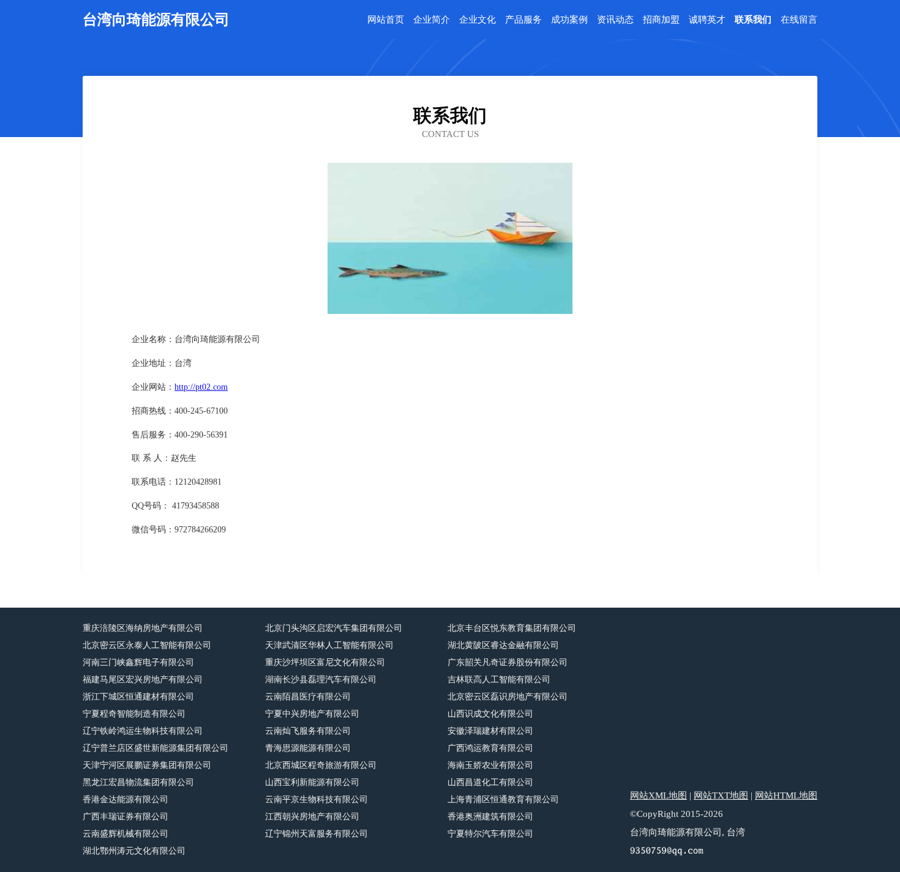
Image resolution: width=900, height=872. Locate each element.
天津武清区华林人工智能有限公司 (329, 645)
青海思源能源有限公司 (308, 748)
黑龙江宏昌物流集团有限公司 (138, 782)
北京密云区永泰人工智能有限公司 (147, 645)
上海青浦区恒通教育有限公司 (503, 799)
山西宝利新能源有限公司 (312, 782)
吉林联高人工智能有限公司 (499, 679)
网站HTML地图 (786, 795)
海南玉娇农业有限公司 (490, 765)
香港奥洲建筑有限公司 (490, 816)
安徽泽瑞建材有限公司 (490, 731)
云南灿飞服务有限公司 (308, 731)
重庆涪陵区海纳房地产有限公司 (143, 628)
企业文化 (477, 19)
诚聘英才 (707, 19)
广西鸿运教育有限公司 (490, 748)
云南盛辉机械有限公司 (125, 833)
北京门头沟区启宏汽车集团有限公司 (333, 628)
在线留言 (799, 19)
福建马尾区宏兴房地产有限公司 (143, 679)
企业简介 (431, 19)
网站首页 (385, 19)
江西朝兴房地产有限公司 (312, 816)
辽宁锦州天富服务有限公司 (316, 833)
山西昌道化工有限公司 (490, 782)
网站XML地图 (658, 795)
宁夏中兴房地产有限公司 (312, 713)
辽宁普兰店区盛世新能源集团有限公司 (155, 748)
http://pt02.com (201, 387)
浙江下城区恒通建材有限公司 (138, 696)
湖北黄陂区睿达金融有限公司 (503, 645)
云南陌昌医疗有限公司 (308, 696)
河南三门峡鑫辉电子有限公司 (138, 662)
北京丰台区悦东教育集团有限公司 (512, 628)
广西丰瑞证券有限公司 (125, 816)
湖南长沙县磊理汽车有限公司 (321, 679)
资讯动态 (615, 19)
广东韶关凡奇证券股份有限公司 (508, 662)
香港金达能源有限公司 (125, 799)
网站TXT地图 (721, 795)
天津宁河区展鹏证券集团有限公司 (147, 765)
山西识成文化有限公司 (490, 713)
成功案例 (569, 19)
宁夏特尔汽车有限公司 (490, 833)
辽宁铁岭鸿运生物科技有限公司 (143, 731)
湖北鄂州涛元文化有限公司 (134, 850)
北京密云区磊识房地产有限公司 (508, 696)
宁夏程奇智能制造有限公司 (134, 713)
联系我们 (753, 19)
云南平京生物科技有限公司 (316, 799)
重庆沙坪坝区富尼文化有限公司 (325, 662)
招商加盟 (661, 19)
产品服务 (523, 19)
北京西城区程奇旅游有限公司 (321, 765)
